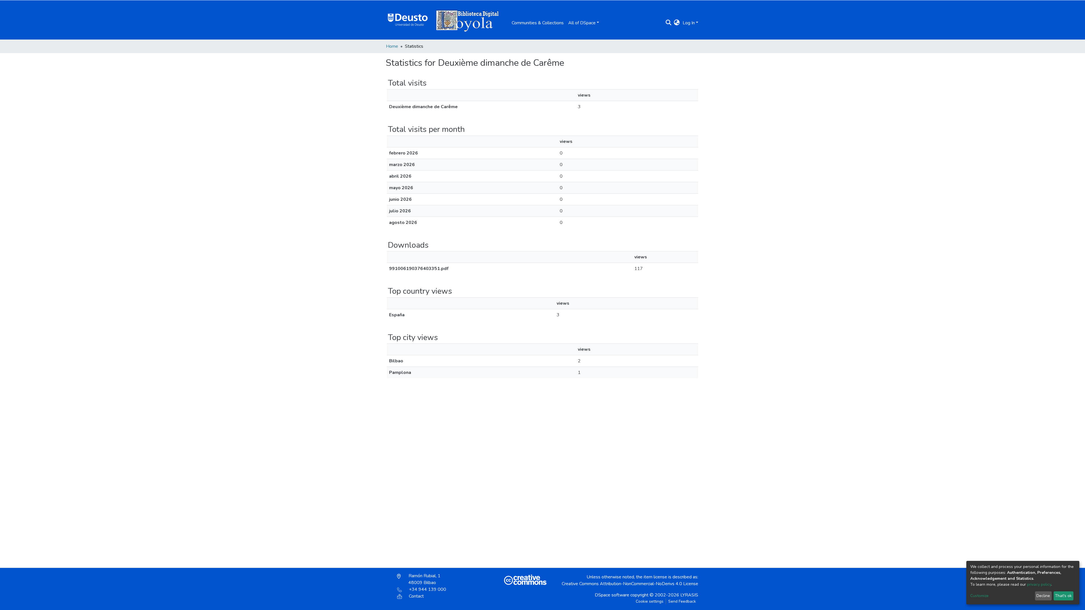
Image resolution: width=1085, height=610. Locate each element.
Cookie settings (649, 601)
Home (392, 46)
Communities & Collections (538, 23)
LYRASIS (689, 595)
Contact (416, 596)
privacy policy (1039, 584)
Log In (689, 23)
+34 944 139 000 (427, 589)
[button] (677, 22)
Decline (1043, 595)
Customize (979, 595)
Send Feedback (682, 601)
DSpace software (612, 595)
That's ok (1063, 595)
